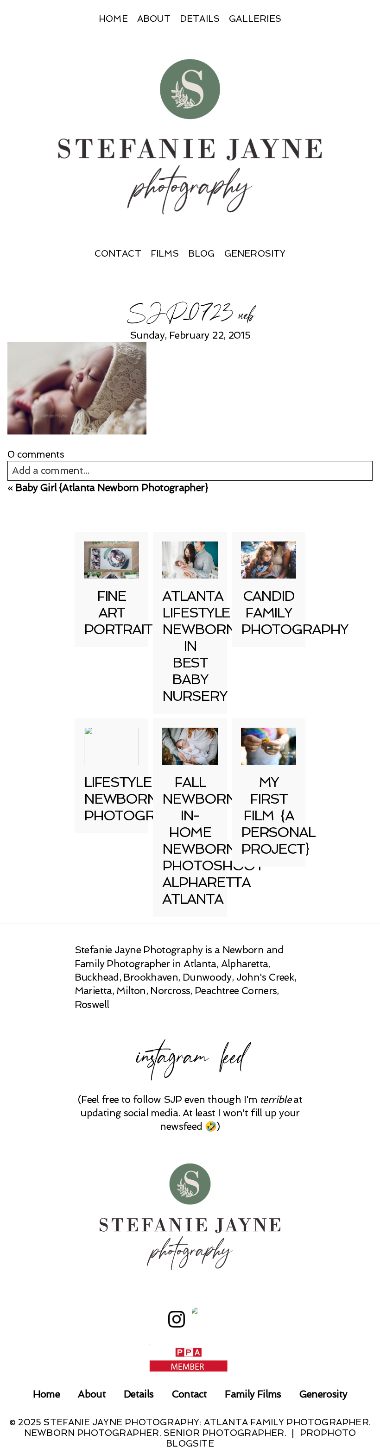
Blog (201, 253)
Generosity (255, 253)
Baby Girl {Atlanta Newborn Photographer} (111, 487)
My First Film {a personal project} (278, 815)
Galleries (255, 18)
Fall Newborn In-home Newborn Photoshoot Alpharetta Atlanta (212, 840)
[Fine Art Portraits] (111, 560)
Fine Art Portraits (122, 612)
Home (113, 18)
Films (165, 253)
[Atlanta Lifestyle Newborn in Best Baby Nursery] (190, 560)
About (154, 18)
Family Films (253, 1394)
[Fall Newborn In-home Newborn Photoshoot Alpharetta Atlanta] (190, 746)
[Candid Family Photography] (269, 560)
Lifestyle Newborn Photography (137, 799)
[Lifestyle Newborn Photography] (111, 746)
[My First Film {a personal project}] (269, 746)
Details (200, 18)
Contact (118, 253)
